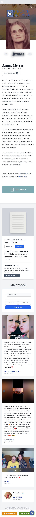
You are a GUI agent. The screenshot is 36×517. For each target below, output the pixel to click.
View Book (9, 246)
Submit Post (18, 307)
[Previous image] (4, 327)
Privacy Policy (12, 509)
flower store (23, 176)
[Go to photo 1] (15, 337)
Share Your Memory (12, 275)
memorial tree (24, 173)
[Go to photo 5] (20, 470)
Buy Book (19, 246)
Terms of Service (23, 509)
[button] (18, 327)
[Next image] (32, 327)
